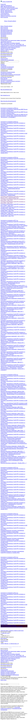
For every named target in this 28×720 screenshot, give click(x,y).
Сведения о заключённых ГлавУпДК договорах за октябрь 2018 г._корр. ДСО (13, 210)
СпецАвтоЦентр (5, 13)
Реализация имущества (6, 32)
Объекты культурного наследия (8, 16)
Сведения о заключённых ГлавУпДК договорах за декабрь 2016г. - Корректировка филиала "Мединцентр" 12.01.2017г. (13, 454)
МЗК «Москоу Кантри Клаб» (8, 6)
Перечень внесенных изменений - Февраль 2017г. (13, 234)
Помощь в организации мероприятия (10, 674)
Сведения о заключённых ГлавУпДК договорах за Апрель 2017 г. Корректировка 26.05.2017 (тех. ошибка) (13, 244)
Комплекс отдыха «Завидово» (8, 9)
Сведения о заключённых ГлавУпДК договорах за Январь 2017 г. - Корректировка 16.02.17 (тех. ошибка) (14, 225)
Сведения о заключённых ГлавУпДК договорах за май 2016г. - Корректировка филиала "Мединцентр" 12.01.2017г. (14, 449)
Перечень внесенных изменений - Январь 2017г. (12, 226)
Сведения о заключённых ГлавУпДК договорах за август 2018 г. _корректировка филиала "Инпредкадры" (13, 188)
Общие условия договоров (7, 49)
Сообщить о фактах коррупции (16, 630)
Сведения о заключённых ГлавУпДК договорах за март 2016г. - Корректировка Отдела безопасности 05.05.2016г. (13, 394)
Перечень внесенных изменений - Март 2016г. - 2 (13, 396)
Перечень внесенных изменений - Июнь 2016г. (12, 413)
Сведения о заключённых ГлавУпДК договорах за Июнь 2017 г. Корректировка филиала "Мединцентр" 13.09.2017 (14, 248)
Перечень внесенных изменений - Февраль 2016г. (13, 425)
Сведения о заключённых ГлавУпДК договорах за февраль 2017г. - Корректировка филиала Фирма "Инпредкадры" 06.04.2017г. (13, 232)
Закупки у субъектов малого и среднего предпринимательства (10, 82)
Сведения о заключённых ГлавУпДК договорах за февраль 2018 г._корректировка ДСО (13, 197)
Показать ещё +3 (5, 50)
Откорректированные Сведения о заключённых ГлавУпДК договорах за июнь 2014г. (12, 531)
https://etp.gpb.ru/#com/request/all (8, 101)
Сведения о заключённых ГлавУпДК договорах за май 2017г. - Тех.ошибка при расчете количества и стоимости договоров (14, 288)
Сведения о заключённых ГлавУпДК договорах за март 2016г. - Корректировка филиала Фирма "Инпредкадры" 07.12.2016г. (13, 428)
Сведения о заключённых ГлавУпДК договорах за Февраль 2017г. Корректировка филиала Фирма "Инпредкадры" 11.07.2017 (13, 302)
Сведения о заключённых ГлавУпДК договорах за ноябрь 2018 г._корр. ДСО (13, 212)
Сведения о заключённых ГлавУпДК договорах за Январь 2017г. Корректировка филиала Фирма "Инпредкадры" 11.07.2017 (13, 296)
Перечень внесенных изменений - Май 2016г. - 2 (12, 451)
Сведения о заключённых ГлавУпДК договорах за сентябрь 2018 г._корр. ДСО (13, 207)
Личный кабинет (12, 21)
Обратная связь (4, 630)
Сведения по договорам (6, 79)
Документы (3, 35)
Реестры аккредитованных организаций (10, 74)
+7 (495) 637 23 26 (5, 633)
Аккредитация (4, 58)
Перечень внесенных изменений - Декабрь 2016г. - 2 (13, 456)
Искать (2, 62)
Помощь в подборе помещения (8, 672)
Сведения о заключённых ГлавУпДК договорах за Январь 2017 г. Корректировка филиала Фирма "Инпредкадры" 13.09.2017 (13, 340)
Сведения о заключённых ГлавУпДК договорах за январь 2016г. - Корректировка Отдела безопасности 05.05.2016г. (13, 389)
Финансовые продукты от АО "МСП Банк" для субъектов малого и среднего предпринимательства (13, 45)
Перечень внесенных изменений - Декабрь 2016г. (13, 446)
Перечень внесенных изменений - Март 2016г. (12, 386)
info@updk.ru (4, 638)
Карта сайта (3, 680)
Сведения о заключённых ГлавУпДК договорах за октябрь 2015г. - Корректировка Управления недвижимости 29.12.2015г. (13, 504)
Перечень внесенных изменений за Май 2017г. (12, 290)
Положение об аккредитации (8, 72)
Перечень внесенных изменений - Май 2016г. (12, 407)
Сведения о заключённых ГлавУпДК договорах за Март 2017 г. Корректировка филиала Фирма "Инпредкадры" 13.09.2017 (13, 353)
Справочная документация (7, 60)
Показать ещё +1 (5, 661)
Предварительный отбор (7, 30)
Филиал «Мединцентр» (6, 10)
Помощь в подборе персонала (8, 673)
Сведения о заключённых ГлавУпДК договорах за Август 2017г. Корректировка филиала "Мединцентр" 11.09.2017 (14, 333)
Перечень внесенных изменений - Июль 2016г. (12, 440)
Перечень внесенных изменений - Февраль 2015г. (13, 498)
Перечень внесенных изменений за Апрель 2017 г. (13, 241)
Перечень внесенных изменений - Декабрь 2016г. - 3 (13, 463)
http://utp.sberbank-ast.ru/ (6, 89)
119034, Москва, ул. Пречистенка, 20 (10, 643)
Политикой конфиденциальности (10, 708)
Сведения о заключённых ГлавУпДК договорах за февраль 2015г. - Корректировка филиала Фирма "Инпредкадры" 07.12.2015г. (13, 496)
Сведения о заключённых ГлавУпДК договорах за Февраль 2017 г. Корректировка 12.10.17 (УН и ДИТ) (14, 256)
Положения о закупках (6, 77)
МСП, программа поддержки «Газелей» (10, 43)
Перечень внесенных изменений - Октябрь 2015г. (13, 506)
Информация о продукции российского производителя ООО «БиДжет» (10, 47)
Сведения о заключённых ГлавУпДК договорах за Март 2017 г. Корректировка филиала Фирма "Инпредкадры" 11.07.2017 (13, 309)
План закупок (4, 78)
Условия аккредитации (6, 73)
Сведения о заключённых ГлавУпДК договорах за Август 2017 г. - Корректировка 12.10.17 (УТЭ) (13, 266)
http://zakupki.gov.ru (5, 95)
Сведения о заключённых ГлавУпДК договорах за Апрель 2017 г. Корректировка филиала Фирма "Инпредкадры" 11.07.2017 (13, 315)
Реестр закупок (4, 17)
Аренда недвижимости (6, 5)
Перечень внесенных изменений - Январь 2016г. (12, 391)
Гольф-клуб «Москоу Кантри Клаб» (9, 8)
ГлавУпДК (3, 4)
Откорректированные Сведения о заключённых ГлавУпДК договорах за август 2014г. (12, 539)
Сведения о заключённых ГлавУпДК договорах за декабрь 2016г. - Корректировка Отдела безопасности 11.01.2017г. (14, 443)
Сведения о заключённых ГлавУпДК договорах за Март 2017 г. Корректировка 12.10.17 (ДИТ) (13, 261)
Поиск (5, 21)
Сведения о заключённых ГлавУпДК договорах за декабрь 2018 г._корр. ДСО (13, 215)
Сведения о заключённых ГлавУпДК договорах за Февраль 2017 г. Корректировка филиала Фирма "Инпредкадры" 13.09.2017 (13, 347)
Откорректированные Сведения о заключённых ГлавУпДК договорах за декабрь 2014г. (12, 552)
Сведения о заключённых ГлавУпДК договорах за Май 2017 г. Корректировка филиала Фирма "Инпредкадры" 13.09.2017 (13, 360)
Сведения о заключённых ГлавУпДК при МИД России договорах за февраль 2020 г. (14, 112)
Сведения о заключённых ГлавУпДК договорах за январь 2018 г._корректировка (13, 194)
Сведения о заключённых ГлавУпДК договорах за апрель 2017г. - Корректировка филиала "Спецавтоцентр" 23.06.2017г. (13, 283)
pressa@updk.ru (4, 641)
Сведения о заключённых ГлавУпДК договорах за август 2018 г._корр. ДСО (13, 205)
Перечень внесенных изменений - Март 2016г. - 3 (13, 430)
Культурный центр (5, 14)
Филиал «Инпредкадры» (7, 12)
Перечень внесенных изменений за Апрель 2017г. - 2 (13, 285)
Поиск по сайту (4, 61)
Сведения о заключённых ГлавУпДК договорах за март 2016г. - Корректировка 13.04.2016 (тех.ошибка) (14, 384)
